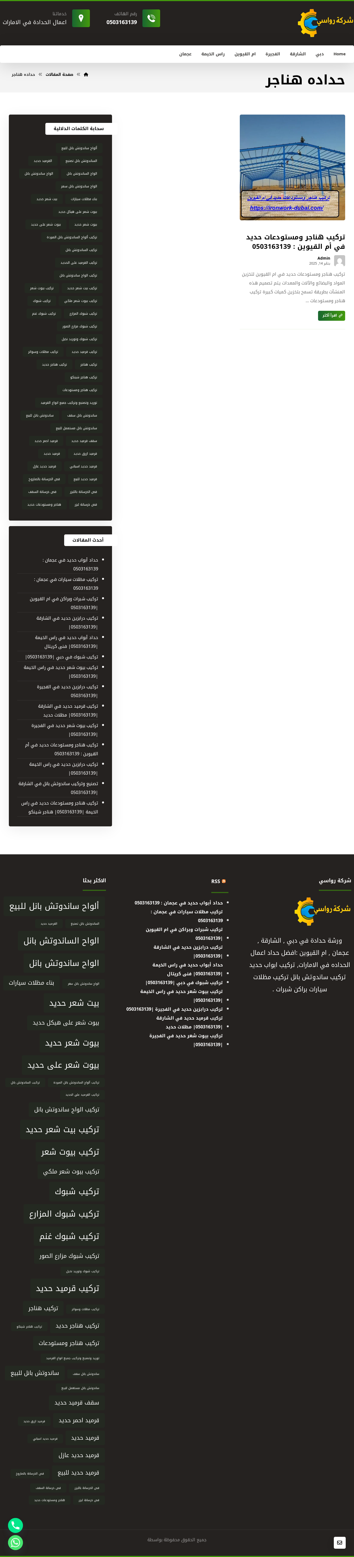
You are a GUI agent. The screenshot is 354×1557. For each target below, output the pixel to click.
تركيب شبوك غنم (44, 314)
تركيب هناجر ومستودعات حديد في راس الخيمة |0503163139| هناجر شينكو (59, 807)
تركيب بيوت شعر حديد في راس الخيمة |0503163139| (61, 672)
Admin (323, 258)
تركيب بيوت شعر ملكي (80, 301)
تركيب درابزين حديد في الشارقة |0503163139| (67, 622)
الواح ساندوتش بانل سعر (79, 186)
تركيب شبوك (42, 301)
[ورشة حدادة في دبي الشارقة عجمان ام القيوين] (325, 23)
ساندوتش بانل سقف (82, 415)
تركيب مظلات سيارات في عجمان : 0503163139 (66, 584)
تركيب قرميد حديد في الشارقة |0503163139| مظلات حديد (68, 710)
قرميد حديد (52, 454)
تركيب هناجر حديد (54, 364)
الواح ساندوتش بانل (39, 173)
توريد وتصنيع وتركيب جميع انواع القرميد (69, 403)
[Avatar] (339, 260)
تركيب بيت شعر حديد (82, 288)
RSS (215, 881)
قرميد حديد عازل (44, 466)
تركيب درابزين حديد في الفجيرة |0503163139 (67, 691)
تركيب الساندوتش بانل (81, 250)
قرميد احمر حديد (46, 441)
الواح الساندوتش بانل (82, 173)
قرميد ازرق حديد (85, 454)
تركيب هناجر (88, 364)
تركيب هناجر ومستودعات (80, 390)
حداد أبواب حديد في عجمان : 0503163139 (70, 564)
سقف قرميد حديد (84, 441)
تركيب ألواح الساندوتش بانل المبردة (72, 237)
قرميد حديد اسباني (83, 466)
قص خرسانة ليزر (86, 504)
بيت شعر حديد (47, 199)
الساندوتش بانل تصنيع (81, 161)
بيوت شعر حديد (85, 224)
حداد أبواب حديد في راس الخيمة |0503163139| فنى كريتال (66, 642)
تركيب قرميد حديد (84, 352)
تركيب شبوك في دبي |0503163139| (61, 657)
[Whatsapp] (15, 1542)
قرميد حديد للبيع (85, 479)
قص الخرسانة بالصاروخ (44, 479)
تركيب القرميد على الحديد (79, 263)
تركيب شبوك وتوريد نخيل (79, 339)
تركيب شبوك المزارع (83, 314)
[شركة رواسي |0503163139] (86, 74)
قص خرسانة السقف (42, 492)
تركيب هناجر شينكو (83, 377)
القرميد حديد (43, 161)
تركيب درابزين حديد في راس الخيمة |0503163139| (63, 768)
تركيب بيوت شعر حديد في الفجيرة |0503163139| (65, 730)
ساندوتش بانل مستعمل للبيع (76, 428)
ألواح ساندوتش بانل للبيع (79, 148)
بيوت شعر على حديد (46, 224)
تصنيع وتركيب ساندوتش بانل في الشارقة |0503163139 (58, 788)
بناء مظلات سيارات (84, 199)
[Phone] (15, 1525)
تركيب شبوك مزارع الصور (80, 326)
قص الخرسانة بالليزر (83, 492)
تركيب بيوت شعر (42, 288)
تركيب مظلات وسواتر (43, 352)
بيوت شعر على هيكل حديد (77, 212)
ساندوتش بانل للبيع (40, 415)
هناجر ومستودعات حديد (44, 504)
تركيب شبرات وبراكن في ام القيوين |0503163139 (64, 603)
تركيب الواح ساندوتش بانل (78, 275)
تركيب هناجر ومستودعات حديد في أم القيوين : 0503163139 (61, 749)
